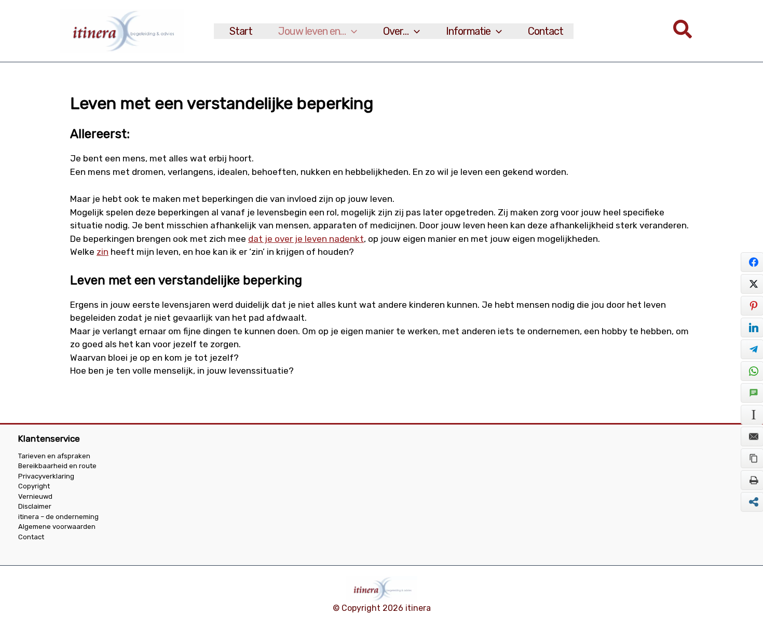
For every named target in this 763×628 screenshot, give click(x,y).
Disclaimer (34, 506)
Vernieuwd (35, 496)
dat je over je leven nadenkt (306, 239)
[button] (351, 31)
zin (102, 252)
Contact (31, 537)
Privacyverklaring (46, 476)
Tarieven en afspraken (54, 456)
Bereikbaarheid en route (57, 466)
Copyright (34, 486)
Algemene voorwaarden (57, 526)
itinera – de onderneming (58, 517)
